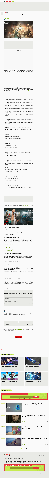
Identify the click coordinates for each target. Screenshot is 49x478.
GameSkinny (6, 462)
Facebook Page (9, 249)
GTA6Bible (32, 462)
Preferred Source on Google (18, 329)
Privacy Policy (30, 398)
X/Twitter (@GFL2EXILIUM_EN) (9, 246)
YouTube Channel (10, 247)
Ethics (8, 458)
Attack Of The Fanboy (19, 461)
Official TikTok (9, 250)
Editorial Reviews (7, 296)
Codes (7, 12)
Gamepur (14, 461)
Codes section (11, 286)
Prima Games (24, 461)
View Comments (18, 337)
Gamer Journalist (39, 461)
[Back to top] (1, 349)
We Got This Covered (33, 461)
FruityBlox (24, 462)
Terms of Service (26, 398)
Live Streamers (7, 298)
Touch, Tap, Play (20, 462)
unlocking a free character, (27, 205)
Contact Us (11, 458)
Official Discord (9, 244)
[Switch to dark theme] (42, 1)
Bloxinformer (28, 462)
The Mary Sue (16, 462)
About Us (5, 458)
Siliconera (28, 461)
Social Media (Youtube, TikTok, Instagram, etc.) (11, 301)
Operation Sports (11, 462)
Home (4, 12)
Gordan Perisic (7, 18)
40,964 (26, 448)
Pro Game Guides (6, 461)
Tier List (20, 198)
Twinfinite (11, 461)
